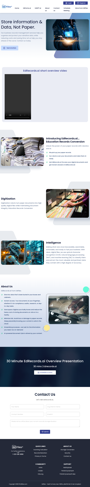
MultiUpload (67, 468)
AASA (40, 468)
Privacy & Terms (40, 456)
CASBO (40, 471)
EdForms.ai (27, 8)
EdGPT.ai (38, 8)
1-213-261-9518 (18, 454)
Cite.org (40, 474)
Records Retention (40, 453)
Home (17, 8)
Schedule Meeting (67, 9)
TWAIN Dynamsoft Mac (67, 474)
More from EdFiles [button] (81, 8)
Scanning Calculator (40, 450)
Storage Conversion (67, 450)
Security (67, 453)
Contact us (57, 9)
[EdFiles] (7, 6)
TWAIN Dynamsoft (67, 471)
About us (47, 9)
